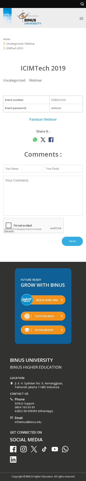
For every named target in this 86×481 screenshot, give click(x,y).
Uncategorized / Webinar (20, 43)
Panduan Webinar (43, 119)
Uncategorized (14, 80)
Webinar (35, 80)
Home (6, 39)
